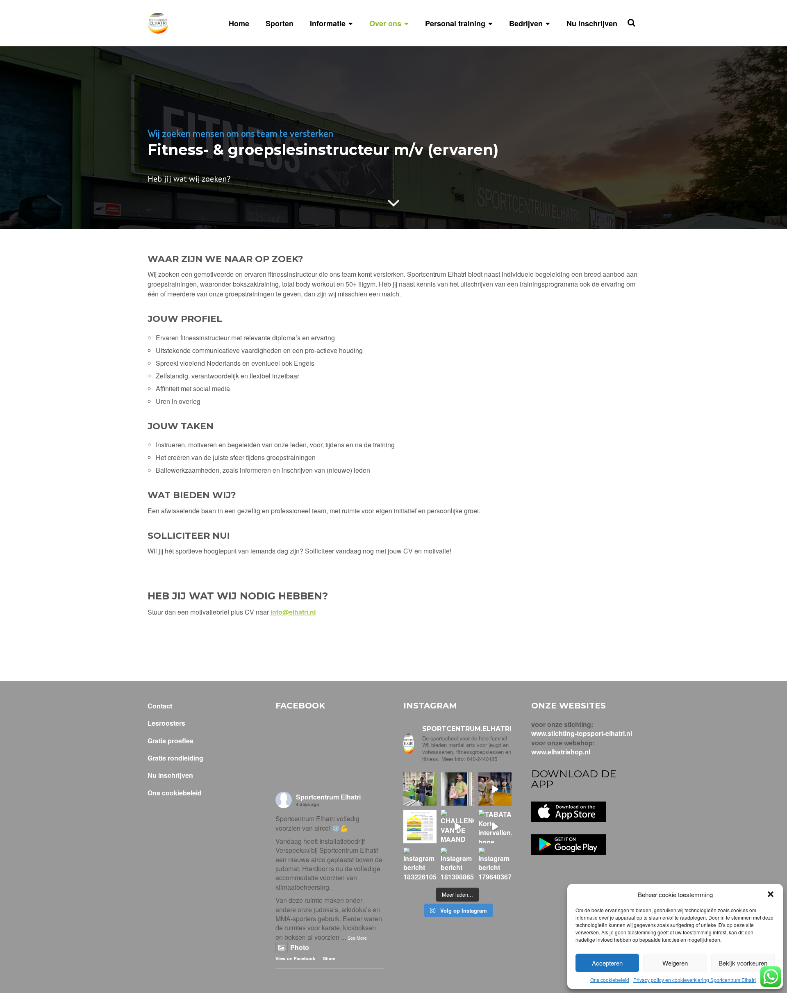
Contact (160, 706)
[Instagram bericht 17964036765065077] (495, 864)
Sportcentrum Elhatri (328, 797)
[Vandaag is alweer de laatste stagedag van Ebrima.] (420, 789)
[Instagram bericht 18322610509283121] (420, 864)
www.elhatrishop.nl (560, 751)
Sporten (279, 23)
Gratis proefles (170, 740)
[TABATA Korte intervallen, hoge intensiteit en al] (495, 826)
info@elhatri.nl (293, 612)
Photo (299, 947)
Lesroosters (166, 723)
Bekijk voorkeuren (743, 963)
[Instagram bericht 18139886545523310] (457, 864)
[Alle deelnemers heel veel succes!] (420, 826)
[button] (771, 894)
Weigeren (675, 963)
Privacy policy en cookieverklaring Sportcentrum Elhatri (694, 979)
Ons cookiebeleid (609, 979)
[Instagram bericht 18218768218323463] (495, 789)
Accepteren (607, 963)
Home (239, 23)
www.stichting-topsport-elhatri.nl (581, 733)
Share (329, 958)
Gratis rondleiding (175, 758)
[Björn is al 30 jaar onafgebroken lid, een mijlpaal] (457, 789)
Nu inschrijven (591, 23)
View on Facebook (295, 958)
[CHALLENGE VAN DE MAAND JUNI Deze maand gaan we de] (457, 826)
